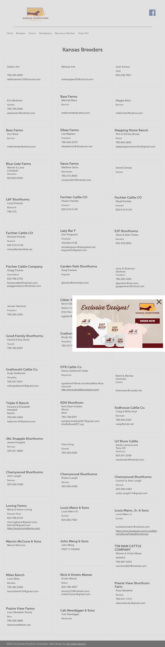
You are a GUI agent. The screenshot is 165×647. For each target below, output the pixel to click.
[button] (159, 301)
